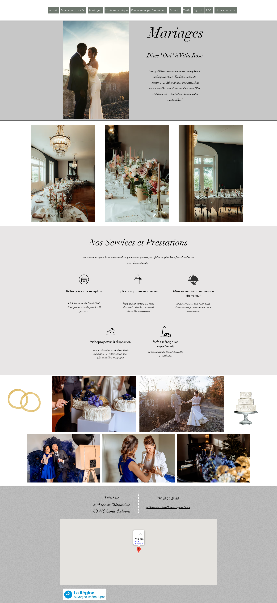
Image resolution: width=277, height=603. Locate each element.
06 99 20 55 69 (168, 498)
